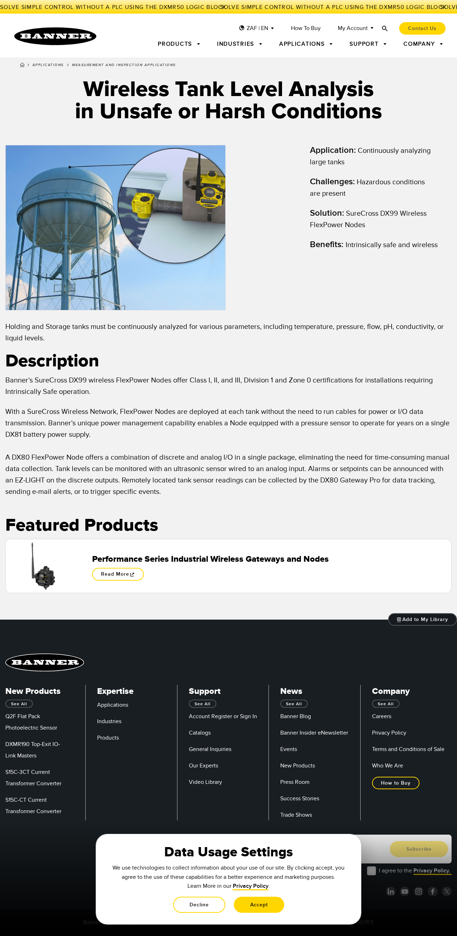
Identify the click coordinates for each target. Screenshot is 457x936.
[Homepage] (22, 66)
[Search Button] (385, 28)
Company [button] (420, 43)
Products (108, 737)
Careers (381, 716)
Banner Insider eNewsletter (314, 732)
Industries (109, 721)
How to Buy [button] (396, 783)
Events (288, 749)
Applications (48, 65)
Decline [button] (199, 905)
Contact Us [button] (422, 28)
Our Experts (203, 765)
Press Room (295, 782)
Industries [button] (236, 43)
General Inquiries (210, 749)
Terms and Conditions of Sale (408, 749)
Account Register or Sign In (223, 716)
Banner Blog (295, 716)
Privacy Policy (389, 732)
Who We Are (387, 765)
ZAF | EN (257, 28)
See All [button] (19, 704)
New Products (297, 765)
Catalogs (200, 732)
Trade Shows (296, 815)
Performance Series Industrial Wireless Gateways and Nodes (210, 559)
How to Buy (306, 28)
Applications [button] (303, 43)
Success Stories (299, 798)
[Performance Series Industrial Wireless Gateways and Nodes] (43, 566)
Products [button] (176, 43)
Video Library (205, 782)
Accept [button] (259, 905)
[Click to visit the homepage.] (55, 36)
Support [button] (365, 43)
